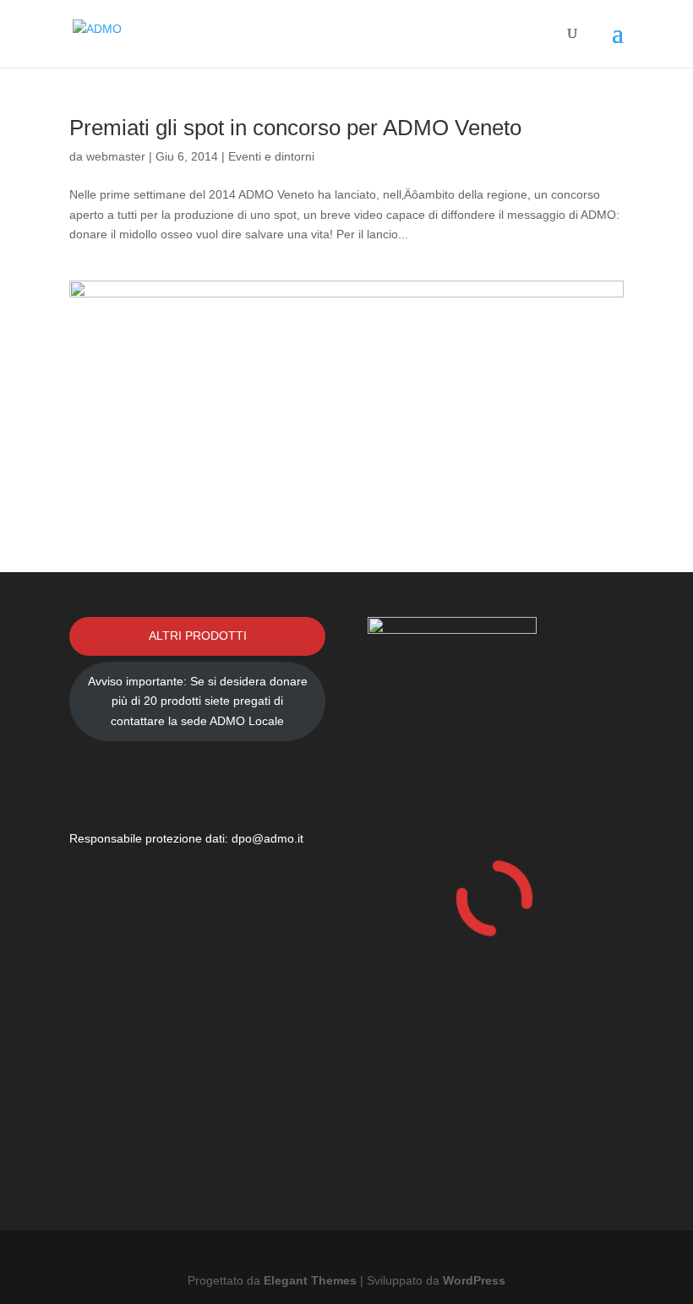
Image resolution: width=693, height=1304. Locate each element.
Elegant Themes (310, 1280)
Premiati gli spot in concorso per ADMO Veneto (295, 127)
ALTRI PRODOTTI (198, 635)
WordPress (474, 1280)
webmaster (115, 156)
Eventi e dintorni (271, 156)
